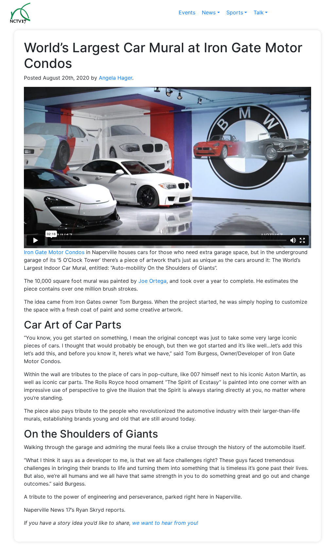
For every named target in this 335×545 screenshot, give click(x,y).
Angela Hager (115, 77)
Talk (259, 12)
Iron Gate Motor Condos (54, 252)
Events (187, 12)
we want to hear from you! (165, 523)
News (209, 12)
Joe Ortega (152, 281)
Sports (234, 12)
